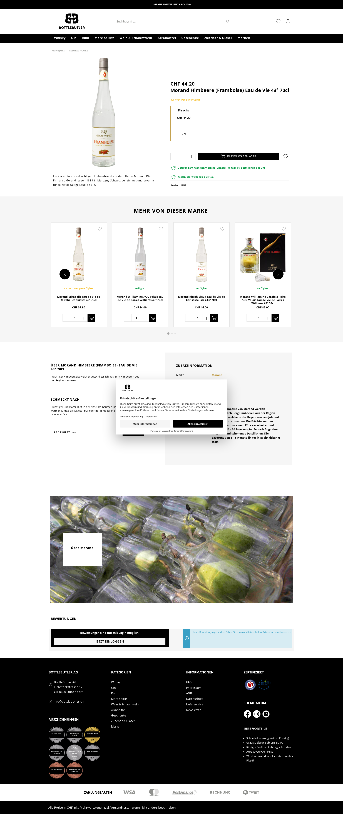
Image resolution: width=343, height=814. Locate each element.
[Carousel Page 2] (172, 333)
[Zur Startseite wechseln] (81, 21)
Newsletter (193, 710)
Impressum (194, 688)
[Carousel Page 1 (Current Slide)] (168, 333)
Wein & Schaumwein (125, 704)
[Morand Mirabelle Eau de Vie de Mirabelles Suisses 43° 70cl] (79, 254)
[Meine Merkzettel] (278, 21)
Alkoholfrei (118, 710)
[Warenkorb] (295, 21)
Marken (116, 726)
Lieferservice (194, 704)
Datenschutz (194, 699)
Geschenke (118, 715)
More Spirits (119, 699)
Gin (113, 688)
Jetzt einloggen (110, 641)
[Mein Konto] (288, 21)
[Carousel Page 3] (175, 333)
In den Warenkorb (241, 156)
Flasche (184, 110)
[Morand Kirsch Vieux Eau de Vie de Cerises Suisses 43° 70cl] (202, 254)
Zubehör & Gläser (123, 721)
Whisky (116, 682)
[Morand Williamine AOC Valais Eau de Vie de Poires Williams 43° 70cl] (140, 254)
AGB (189, 693)
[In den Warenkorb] (91, 318)
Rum (114, 693)
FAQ (189, 682)
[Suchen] (228, 21)
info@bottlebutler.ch (69, 701)
